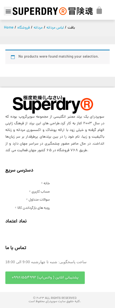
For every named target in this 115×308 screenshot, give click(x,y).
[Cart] (99, 10)
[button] (8, 11)
